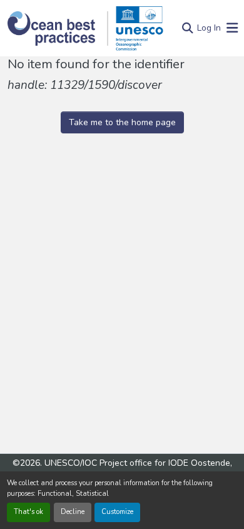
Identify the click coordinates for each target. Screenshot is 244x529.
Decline (72, 511)
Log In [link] (209, 28)
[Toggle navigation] (232, 28)
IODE (178, 463)
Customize (117, 511)
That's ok (28, 511)
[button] (58, 28)
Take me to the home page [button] (122, 122)
